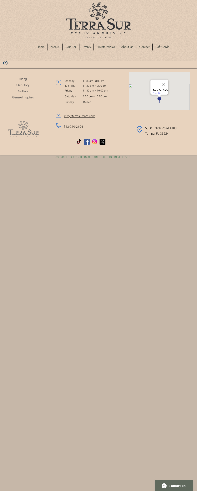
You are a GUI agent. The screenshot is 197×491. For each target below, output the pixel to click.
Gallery (23, 91)
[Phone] (58, 126)
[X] (102, 142)
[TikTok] (79, 142)
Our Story (22, 85)
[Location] (58, 82)
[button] (55, 47)
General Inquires (23, 97)
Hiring (23, 79)
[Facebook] (87, 142)
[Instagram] (95, 142)
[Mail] (58, 115)
